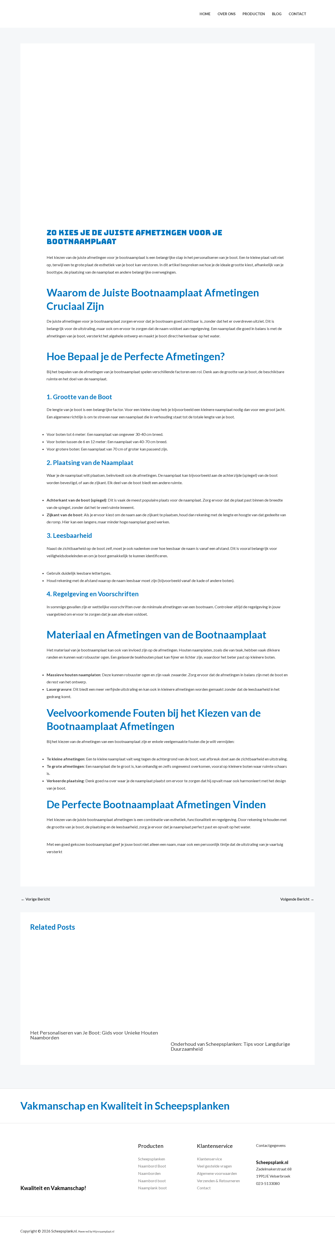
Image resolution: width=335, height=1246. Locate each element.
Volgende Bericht (297, 899)
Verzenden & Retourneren (218, 1180)
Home (205, 14)
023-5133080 (268, 1183)
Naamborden (149, 1173)
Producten (254, 14)
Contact (297, 14)
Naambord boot (152, 1180)
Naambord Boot (152, 1166)
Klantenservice (209, 1158)
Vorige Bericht (35, 899)
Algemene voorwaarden (217, 1173)
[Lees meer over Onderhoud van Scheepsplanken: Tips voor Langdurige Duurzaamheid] (238, 986)
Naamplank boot (152, 1187)
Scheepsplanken (151, 1158)
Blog (277, 14)
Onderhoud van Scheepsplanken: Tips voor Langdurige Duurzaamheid (230, 1046)
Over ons (226, 14)
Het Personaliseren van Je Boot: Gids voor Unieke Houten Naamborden (94, 1035)
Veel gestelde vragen (214, 1166)
